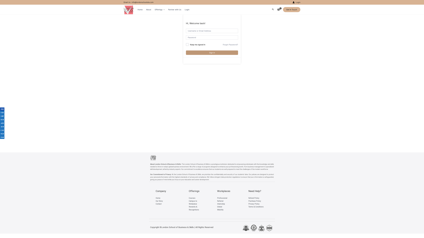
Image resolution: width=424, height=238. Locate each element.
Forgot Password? (230, 45)
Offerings (158, 9)
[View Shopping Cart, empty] (278, 9)
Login (187, 9)
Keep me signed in (197, 45)
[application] (163, 9)
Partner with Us (174, 9)
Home (140, 9)
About (148, 9)
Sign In (212, 53)
